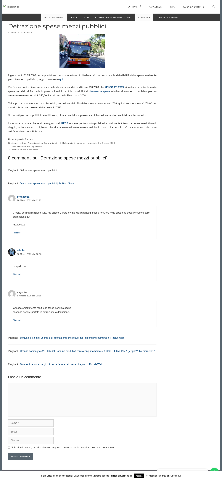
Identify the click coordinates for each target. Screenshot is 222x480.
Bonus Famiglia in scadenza (24, 149)
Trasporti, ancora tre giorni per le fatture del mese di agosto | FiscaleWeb (61, 364)
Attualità (134, 6)
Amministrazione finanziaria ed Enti (44, 143)
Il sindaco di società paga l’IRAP (26, 146)
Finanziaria (92, 143)
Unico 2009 (109, 143)
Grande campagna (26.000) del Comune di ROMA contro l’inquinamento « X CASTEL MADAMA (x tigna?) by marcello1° (87, 351)
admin (20, 250)
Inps (172, 6)
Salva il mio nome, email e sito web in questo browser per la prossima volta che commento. (62, 447)
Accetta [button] (139, 476)
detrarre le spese (100, 91)
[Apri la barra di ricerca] (213, 7)
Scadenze (155, 6)
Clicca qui (176, 475)
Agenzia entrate (193, 6)
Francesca (23, 196)
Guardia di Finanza (167, 17)
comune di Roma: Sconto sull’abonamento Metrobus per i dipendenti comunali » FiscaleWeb (72, 337)
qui (61, 79)
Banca (73, 17)
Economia (144, 17)
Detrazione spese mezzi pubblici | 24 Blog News (47, 183)
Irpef (100, 143)
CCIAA (86, 17)
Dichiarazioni (68, 143)
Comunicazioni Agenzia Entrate (113, 17)
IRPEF (65, 123)
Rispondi (17, 232)
